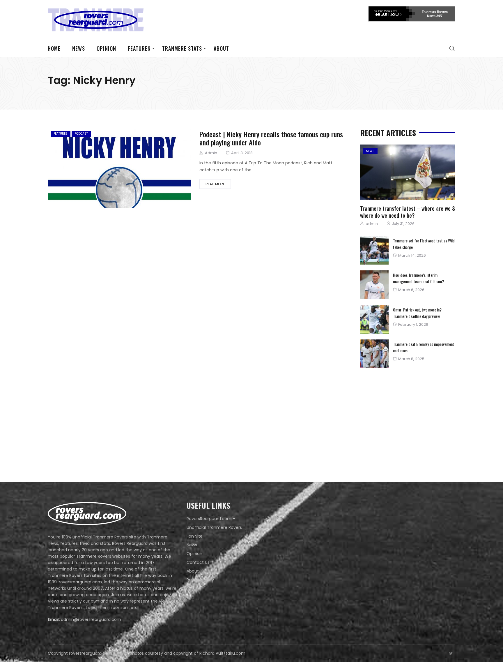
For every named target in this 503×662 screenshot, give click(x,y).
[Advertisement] (262, 19)
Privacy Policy (200, 580)
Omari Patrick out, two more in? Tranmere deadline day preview (417, 313)
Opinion (106, 48)
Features (139, 48)
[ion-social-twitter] (451, 653)
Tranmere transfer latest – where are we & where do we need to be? (407, 211)
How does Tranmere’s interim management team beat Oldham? (418, 278)
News (78, 48)
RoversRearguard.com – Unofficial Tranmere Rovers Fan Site (214, 527)
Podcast (81, 133)
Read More (215, 184)
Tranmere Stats (182, 48)
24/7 (438, 15)
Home (54, 48)
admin (211, 153)
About (221, 48)
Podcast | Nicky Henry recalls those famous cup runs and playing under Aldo (271, 138)
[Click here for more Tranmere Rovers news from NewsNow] (392, 13)
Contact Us (198, 562)
